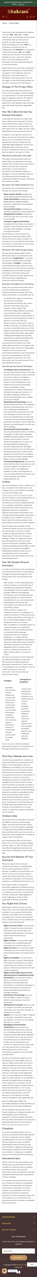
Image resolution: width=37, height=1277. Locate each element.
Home (4, 23)
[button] (34, 3)
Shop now (21, 4)
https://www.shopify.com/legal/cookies (17, 495)
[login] (26, 16)
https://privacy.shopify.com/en (17, 1124)
